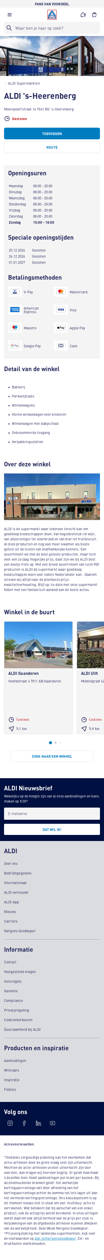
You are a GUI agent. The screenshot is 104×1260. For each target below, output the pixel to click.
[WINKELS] (83, 15)
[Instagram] (10, 1123)
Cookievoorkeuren (18, 1019)
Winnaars (11, 1070)
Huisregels (13, 981)
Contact (10, 961)
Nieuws (10, 911)
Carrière (10, 921)
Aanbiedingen (15, 1060)
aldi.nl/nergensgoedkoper (55, 1238)
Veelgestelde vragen (20, 971)
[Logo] (52, 15)
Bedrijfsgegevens (18, 872)
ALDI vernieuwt (16, 892)
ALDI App (11, 901)
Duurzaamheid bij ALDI (22, 1029)
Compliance (13, 1000)
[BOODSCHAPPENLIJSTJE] (94, 15)
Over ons (11, 863)
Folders (10, 1089)
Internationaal (15, 882)
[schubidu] (24, 1123)
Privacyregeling (16, 1010)
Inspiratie (12, 1079)
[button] (10, 16)
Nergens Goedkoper (20, 930)
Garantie (11, 990)
